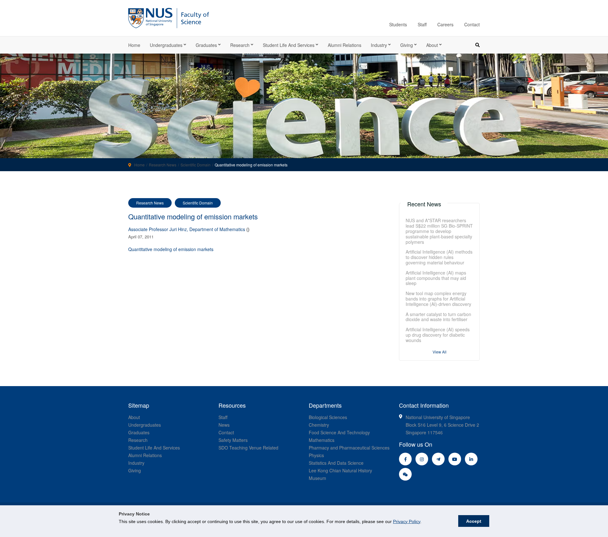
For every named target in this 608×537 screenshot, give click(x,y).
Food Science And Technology (339, 432)
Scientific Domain (195, 164)
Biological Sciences (328, 417)
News (224, 425)
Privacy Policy (406, 521)
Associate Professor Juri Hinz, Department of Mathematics (186, 229)
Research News (162, 164)
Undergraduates (166, 45)
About (432, 45)
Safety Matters (233, 440)
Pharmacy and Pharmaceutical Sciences (349, 447)
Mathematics (321, 440)
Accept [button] (473, 521)
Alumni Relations (344, 45)
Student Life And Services (154, 447)
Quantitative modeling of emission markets (170, 249)
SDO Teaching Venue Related (248, 447)
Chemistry (319, 425)
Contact (472, 24)
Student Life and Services (288, 45)
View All (439, 351)
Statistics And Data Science (336, 463)
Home (134, 45)
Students (398, 24)
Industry (379, 45)
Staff (422, 24)
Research (240, 45)
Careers (445, 24)
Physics (316, 455)
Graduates (206, 45)
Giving (406, 45)
